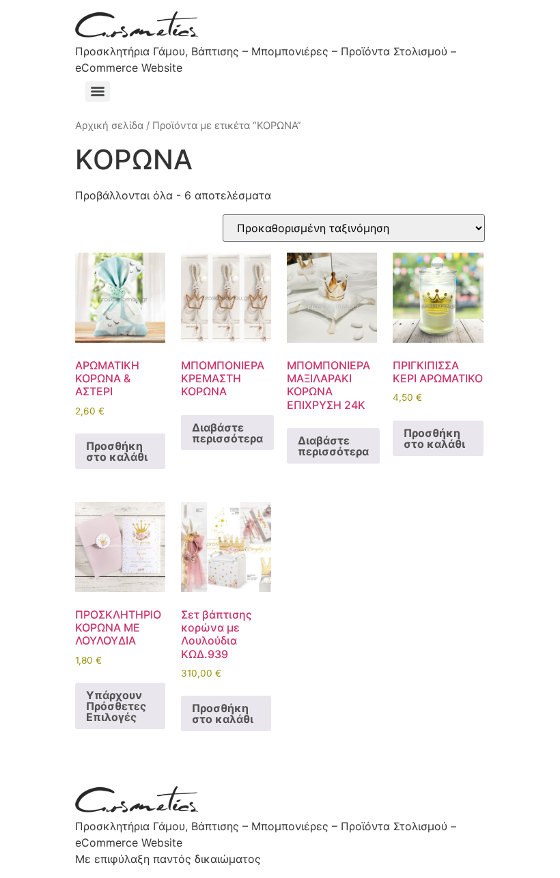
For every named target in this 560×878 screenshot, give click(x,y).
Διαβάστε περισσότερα (227, 433)
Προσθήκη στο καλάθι (117, 451)
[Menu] (97, 91)
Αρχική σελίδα (109, 125)
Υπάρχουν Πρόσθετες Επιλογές (116, 706)
